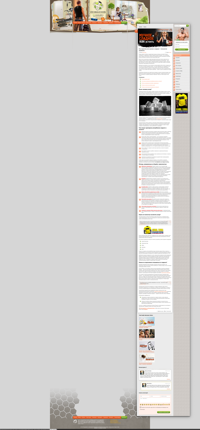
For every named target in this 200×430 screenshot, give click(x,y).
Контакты (94, 22)
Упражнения (178, 62)
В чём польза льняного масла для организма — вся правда (145, 327)
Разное (170, 52)
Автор (79, 22)
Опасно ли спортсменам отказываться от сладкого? (150, 87)
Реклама (111, 22)
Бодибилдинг (178, 76)
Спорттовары (117, 22)
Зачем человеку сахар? (146, 79)
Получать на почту (181, 49)
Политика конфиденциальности (115, 422)
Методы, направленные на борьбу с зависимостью (150, 83)
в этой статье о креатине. (165, 272)
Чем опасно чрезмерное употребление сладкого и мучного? (152, 81)
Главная (75, 22)
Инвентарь (178, 84)
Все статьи (89, 22)
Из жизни (177, 86)
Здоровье (177, 57)
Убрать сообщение (53, 429)
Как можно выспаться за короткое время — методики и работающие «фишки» (145, 364)
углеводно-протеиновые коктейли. (160, 291)
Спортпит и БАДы (179, 70)
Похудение (178, 78)
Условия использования (114, 421)
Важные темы (178, 73)
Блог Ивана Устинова (98, 12)
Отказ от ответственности (114, 420)
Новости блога (178, 89)
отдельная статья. (159, 118)
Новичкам (106, 22)
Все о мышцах (178, 65)
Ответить (168, 379)
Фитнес (177, 81)
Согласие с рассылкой (113, 419)
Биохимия (178, 60)
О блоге (83, 22)
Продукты (124, 22)
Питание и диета (179, 68)
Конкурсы (100, 22)
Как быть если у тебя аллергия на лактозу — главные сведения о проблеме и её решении (146, 351)
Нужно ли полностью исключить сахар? (148, 85)
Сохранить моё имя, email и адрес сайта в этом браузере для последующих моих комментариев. (154, 408)
